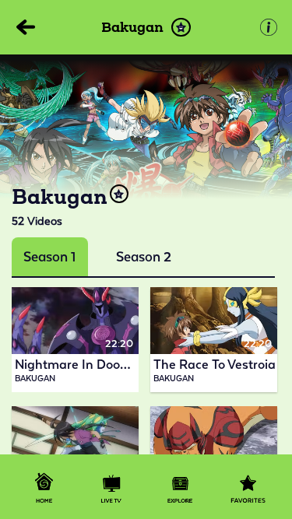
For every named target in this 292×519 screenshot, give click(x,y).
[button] (181, 27)
